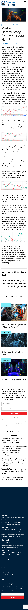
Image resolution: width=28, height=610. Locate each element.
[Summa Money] (8, 6)
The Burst (14, 43)
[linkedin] (2, 579)
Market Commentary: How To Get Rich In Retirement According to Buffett (14, 283)
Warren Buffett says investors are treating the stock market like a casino (13, 471)
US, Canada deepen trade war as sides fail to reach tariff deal (13, 478)
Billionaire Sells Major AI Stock (12, 353)
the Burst (5, 527)
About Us (3, 564)
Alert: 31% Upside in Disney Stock (13, 273)
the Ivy (4, 515)
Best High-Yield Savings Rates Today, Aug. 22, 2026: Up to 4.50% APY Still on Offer (12, 441)
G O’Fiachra (5, 43)
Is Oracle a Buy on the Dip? (13, 379)
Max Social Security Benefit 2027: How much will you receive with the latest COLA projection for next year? (13, 462)
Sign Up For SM (5, 567)
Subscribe (14, 413)
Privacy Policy (5, 572)
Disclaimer (4, 569)
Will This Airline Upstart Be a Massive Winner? (13, 325)
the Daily (5, 550)
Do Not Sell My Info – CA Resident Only (11, 574)
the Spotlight (6, 540)
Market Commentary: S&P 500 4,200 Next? (12, 33)
